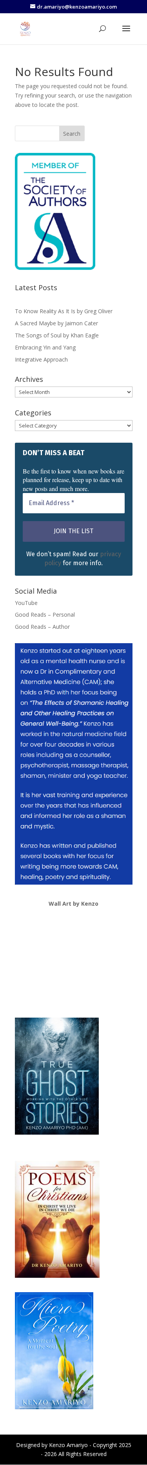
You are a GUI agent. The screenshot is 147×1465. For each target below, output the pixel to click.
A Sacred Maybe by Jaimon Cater (56, 323)
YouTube (26, 603)
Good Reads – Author (42, 626)
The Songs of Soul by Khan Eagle (57, 335)
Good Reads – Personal (45, 614)
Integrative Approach (41, 359)
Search (71, 133)
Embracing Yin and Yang (45, 347)
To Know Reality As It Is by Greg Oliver (64, 311)
